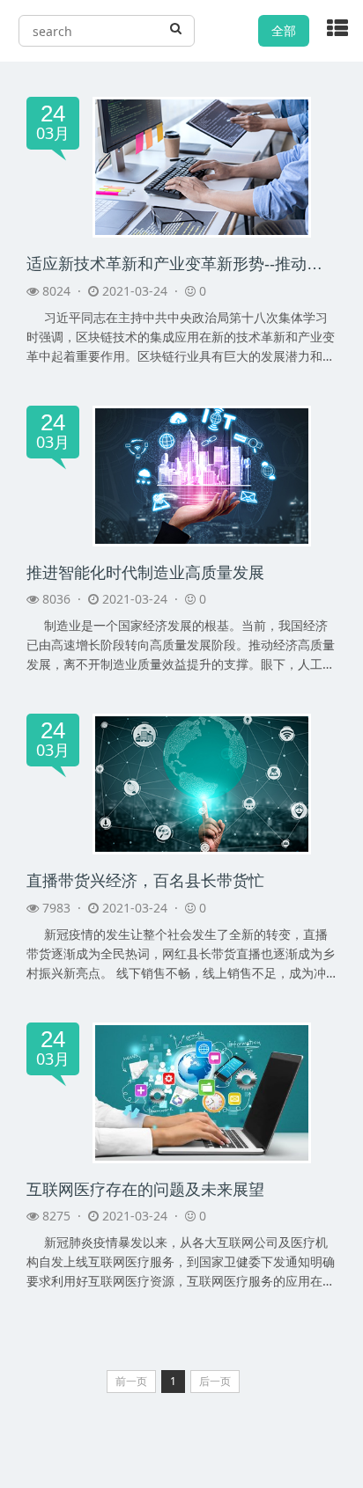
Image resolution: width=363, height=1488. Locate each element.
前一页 (131, 1381)
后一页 (215, 1381)
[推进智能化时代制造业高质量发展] (202, 473)
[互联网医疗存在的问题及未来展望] (202, 1091)
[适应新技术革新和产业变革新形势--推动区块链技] (202, 166)
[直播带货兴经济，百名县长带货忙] (202, 782)
